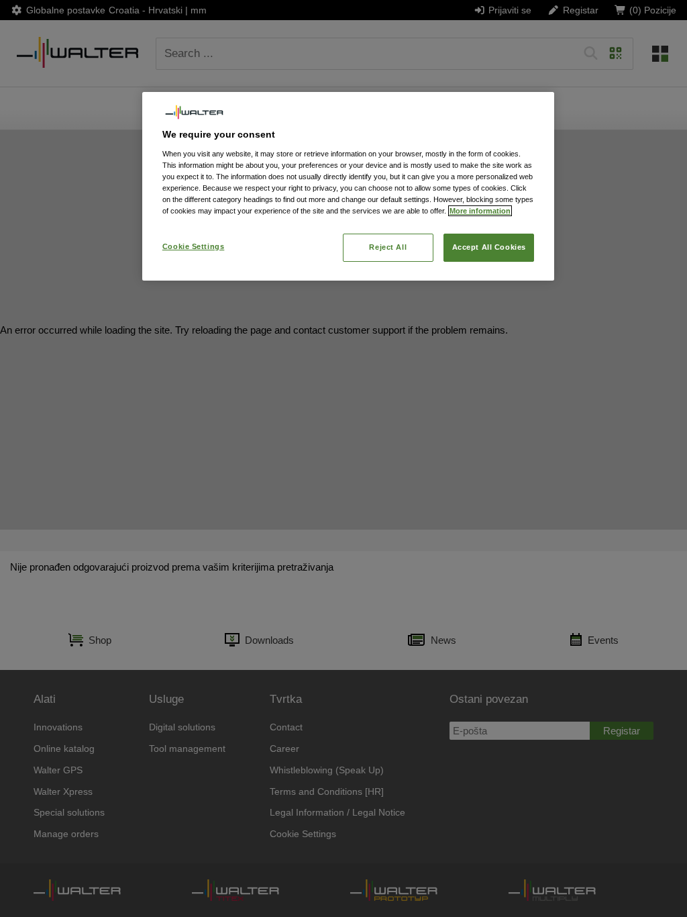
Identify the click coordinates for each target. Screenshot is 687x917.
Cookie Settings (193, 246)
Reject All (388, 247)
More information (480, 211)
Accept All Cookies (489, 247)
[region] (348, 186)
